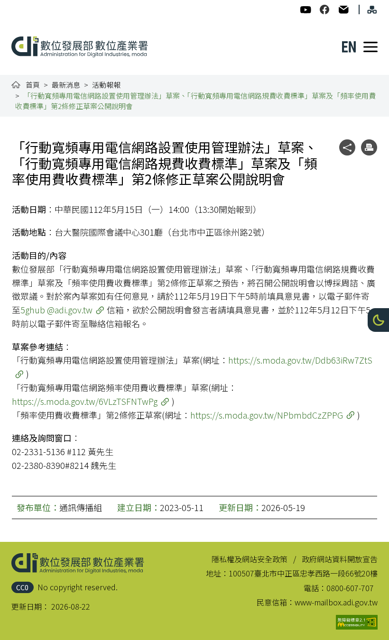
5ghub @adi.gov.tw (56, 309)
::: (18, 5)
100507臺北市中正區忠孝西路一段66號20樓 (303, 573)
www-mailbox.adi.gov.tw (336, 602)
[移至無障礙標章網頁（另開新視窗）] (357, 622)
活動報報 (106, 85)
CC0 (22, 587)
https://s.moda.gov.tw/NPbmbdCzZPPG (266, 415)
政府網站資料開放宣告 (340, 559)
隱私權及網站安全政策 (249, 559)
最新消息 (66, 85)
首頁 (33, 85)
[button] (378, 320)
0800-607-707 (350, 588)
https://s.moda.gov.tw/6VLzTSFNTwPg (84, 401)
